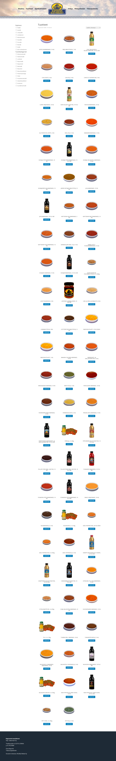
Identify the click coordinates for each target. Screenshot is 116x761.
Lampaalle (20, 32)
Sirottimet (19, 83)
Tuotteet (29, 9)
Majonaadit (20, 61)
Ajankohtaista (40, 9)
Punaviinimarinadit (22, 78)
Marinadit (19, 66)
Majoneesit (20, 64)
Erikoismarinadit (21, 54)
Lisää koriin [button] (46, 52)
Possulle (19, 42)
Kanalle (19, 30)
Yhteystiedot (79, 9)
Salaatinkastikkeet (21, 81)
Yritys (70, 9)
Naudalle (19, 40)
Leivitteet (19, 59)
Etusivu (21, 9)
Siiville (18, 47)
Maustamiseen (21, 37)
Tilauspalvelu (92, 9)
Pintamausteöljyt (21, 73)
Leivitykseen (20, 35)
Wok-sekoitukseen (22, 49)
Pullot (18, 76)
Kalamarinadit (20, 56)
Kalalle (19, 27)
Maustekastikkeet (21, 71)
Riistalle (19, 44)
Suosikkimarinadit (21, 85)
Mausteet (19, 69)
